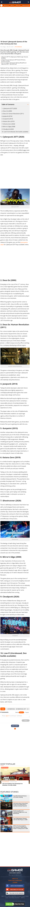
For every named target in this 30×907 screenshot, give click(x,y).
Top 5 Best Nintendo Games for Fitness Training (20, 796)
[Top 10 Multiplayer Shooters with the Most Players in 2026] (6, 820)
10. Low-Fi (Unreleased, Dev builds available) (15, 132)
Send (25, 720)
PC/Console (18, 47)
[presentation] (6, 709)
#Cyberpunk (11, 709)
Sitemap (15, 882)
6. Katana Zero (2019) (8, 121)
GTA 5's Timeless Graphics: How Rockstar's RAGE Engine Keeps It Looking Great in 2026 (20, 827)
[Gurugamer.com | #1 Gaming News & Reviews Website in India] (15, 2)
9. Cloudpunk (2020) (8, 129)
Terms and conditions (15, 880)
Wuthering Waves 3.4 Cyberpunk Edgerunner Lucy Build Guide (20, 812)
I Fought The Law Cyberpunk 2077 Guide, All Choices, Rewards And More (13, 60)
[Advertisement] (15, 23)
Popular (27, 712)
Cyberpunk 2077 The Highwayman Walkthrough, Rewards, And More (14, 57)
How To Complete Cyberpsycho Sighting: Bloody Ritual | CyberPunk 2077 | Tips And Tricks (14, 63)
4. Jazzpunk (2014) (7, 116)
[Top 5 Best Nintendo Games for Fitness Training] (6, 798)
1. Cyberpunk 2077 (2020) (9, 108)
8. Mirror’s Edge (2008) (8, 126)
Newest (21, 712)
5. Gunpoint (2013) (7, 119)
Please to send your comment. (12, 715)
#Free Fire (18, 5)
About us (15, 878)
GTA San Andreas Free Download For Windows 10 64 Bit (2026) (12, 784)
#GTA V (12, 5)
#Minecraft (6, 5)
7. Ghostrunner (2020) (8, 124)
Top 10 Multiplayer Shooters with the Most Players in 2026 (20, 819)
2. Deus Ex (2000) (7, 111)
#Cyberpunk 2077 (21, 709)
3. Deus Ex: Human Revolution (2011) (13, 113)
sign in (7, 715)
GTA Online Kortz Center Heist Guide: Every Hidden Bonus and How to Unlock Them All (20, 805)
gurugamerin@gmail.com (15, 875)
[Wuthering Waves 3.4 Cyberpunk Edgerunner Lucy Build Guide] (6, 813)
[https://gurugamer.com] (15, 870)
